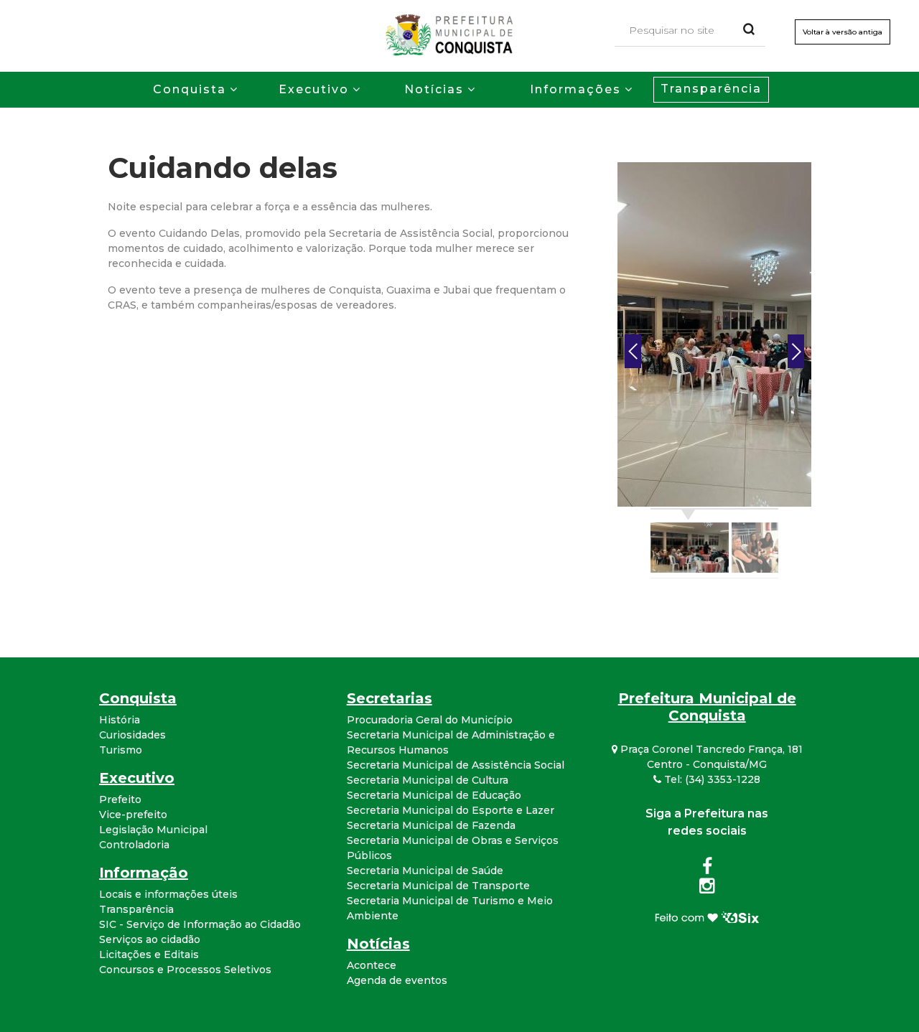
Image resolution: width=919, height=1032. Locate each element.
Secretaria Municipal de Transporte (438, 885)
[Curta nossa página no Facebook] (707, 869)
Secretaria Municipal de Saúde (425, 870)
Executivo (314, 89)
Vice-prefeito (133, 814)
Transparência (711, 88)
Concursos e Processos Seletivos (185, 969)
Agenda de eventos (397, 980)
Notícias (434, 89)
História (119, 719)
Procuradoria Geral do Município (430, 719)
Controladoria (134, 844)
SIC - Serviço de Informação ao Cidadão (200, 924)
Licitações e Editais (149, 954)
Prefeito (120, 799)
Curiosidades (132, 734)
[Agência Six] (707, 916)
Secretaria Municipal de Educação (434, 795)
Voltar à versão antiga (842, 32)
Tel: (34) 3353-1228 (710, 779)
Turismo (120, 749)
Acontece (371, 965)
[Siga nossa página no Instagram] (707, 888)
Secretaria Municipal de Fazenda (431, 825)
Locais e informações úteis (168, 894)
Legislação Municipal (153, 829)
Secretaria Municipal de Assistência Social (455, 765)
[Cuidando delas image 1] (714, 333)
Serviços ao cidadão (149, 939)
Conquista (189, 89)
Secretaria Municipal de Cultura (427, 780)
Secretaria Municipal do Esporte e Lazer (450, 810)
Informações (575, 89)
